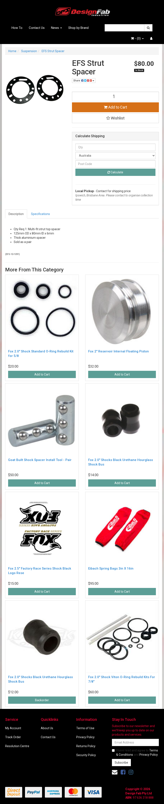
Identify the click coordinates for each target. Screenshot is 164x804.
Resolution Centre (17, 746)
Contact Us (37, 28)
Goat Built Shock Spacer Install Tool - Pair (40, 460)
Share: (77, 80)
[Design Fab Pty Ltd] (82, 11)
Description (16, 214)
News (55, 28)
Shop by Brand (78, 28)
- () (138, 38)
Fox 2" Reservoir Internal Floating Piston (118, 351)
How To (17, 28)
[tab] (16, 213)
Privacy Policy (85, 737)
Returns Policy (85, 746)
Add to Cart (117, 107)
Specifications (40, 214)
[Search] (148, 27)
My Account (13, 728)
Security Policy (86, 755)
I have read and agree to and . (137, 752)
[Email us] (114, 772)
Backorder (42, 700)
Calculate (116, 172)
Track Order (13, 737)
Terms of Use (85, 728)
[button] (115, 118)
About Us (47, 728)
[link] (123, 772)
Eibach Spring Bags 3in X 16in (110, 568)
